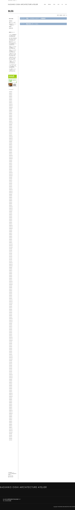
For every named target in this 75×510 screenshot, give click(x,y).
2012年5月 (10, 348)
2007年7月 (10, 436)
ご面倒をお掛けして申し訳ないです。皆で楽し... (12, 58)
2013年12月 (10, 318)
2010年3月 (10, 388)
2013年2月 (10, 334)
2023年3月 (10, 150)
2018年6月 (10, 234)
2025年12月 (10, 104)
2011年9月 (10, 360)
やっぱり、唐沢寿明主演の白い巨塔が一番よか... (12, 35)
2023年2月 (10, 152)
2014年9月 (10, 304)
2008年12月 (10, 410)
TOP (58, 15)
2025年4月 (10, 116)
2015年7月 (10, 289)
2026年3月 (10, 99)
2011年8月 (10, 362)
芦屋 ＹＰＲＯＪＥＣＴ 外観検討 (36, 18)
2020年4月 (10, 200)
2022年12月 (10, 155)
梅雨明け (10, 26)
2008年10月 (10, 413)
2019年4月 (10, 219)
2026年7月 (10, 93)
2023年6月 (10, 146)
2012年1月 (10, 354)
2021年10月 (10, 175)
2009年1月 (10, 408)
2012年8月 (10, 343)
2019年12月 (10, 206)
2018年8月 (10, 231)
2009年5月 (10, 402)
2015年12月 (10, 281)
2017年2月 (10, 259)
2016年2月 (10, 278)
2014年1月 (10, 317)
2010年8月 (10, 380)
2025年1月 (10, 121)
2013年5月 (10, 329)
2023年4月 (10, 149)
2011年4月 (10, 368)
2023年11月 (10, 138)
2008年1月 (10, 427)
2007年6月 (10, 438)
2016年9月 (10, 267)
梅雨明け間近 (11, 28)
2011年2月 (10, 371)
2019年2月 (10, 222)
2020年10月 (10, 192)
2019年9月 (10, 211)
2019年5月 (10, 217)
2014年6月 (10, 309)
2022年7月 (10, 163)
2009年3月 (10, 405)
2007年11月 (10, 430)
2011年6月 (10, 365)
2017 (64, 15)
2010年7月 (10, 382)
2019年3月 (10, 220)
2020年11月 (10, 191)
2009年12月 (10, 393)
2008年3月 (10, 424)
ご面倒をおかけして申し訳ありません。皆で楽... (12, 54)
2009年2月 (10, 407)
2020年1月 (10, 205)
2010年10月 (10, 377)
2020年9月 (10, 194)
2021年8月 (10, 178)
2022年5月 (10, 166)
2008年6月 (10, 419)
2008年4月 (10, 422)
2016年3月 (10, 276)
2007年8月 (10, 435)
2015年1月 (10, 298)
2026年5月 (10, 96)
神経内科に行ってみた (32, 24)
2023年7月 (10, 144)
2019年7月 (10, 214)
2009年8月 (10, 399)
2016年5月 (10, 273)
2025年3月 (10, 118)
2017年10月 (10, 247)
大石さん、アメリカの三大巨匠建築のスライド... (12, 47)
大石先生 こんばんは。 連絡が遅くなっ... (12, 61)
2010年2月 (10, 390)
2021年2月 (10, 186)
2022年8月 (10, 161)
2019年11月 (10, 208)
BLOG (61, 15)
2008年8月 (10, 416)
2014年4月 (10, 312)
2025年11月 (10, 105)
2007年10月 (10, 432)
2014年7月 (10, 307)
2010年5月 (10, 385)
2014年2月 (10, 315)
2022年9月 (10, 160)
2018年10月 (10, 228)
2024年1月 (10, 135)
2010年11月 (10, 376)
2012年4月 (10, 349)
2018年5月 (10, 236)
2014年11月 (10, 301)
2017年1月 (10, 261)
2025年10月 (10, 107)
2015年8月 (10, 287)
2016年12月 (10, 262)
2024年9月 (10, 124)
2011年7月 (10, 363)
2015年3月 (10, 295)
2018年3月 (10, 239)
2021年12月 (10, 172)
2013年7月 (10, 326)
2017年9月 (10, 248)
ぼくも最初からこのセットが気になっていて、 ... (12, 70)
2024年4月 (10, 130)
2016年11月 (10, 264)
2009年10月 (10, 396)
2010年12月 (10, 374)
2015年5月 (10, 292)
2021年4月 (10, 183)
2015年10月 (10, 284)
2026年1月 (10, 102)
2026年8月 (10, 91)
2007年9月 (10, 433)
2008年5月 (10, 421)
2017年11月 (10, 245)
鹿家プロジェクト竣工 (12, 22)
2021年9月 (10, 177)
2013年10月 (10, 321)
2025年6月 (10, 113)
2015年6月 (10, 290)
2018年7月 (10, 233)
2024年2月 (10, 133)
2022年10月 (10, 158)
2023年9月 (10, 141)
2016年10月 (10, 265)
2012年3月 (10, 351)
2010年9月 (10, 379)
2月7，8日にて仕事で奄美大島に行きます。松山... (13, 39)
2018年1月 (10, 242)
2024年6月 (10, 127)
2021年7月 (10, 180)
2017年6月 (10, 253)
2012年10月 (10, 340)
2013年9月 (10, 323)
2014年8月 (10, 306)
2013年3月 (10, 332)
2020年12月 (10, 189)
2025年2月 (10, 119)
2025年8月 (10, 110)
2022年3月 (10, 169)
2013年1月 (10, 335)
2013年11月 (10, 320)
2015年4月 (10, 293)
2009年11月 (10, 394)
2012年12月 (10, 337)
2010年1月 (10, 391)
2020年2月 (10, 203)
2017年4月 (10, 256)
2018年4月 (10, 237)
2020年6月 (10, 197)
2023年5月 (10, 147)
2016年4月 (10, 275)
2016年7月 (10, 270)
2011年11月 (10, 357)
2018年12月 (10, 225)
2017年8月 (10, 250)
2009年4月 (10, 404)
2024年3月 (10, 132)
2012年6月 (10, 346)
